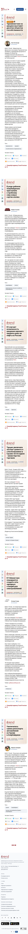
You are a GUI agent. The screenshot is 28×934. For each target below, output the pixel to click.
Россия (7, 409)
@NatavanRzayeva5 (14, 683)
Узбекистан (8, 688)
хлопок (16, 285)
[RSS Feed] (20, 917)
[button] (2, 15)
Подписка (3, 896)
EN (11, 931)
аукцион (17, 146)
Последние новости (5, 876)
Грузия (7, 807)
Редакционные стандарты (7, 889)
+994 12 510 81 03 (4, 867)
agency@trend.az (4, 869)
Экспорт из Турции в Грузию (12, 540)
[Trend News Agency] (5, 857)
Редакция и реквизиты (6, 885)
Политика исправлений (6, 891)
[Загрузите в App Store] (5, 923)
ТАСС (14, 360)
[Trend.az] (5, 9)
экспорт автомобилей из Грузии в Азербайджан (13, 811)
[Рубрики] (25, 9)
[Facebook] (5, 917)
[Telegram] (14, 917)
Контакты (3, 887)
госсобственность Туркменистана (13, 148)
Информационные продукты (7, 899)
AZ (14, 931)
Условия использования (6, 904)
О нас (2, 883)
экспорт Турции (9, 537)
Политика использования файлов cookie (10, 910)
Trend (18, 56)
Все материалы (14, 44)
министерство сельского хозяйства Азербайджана (14, 289)
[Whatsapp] (2, 917)
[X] (8, 917)
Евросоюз (14, 409)
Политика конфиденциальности (8, 906)
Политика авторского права (7, 908)
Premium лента (4, 878)
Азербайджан (9, 285)
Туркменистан (9, 146)
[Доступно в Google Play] (14, 923)
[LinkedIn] (17, 917)
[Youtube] (11, 917)
